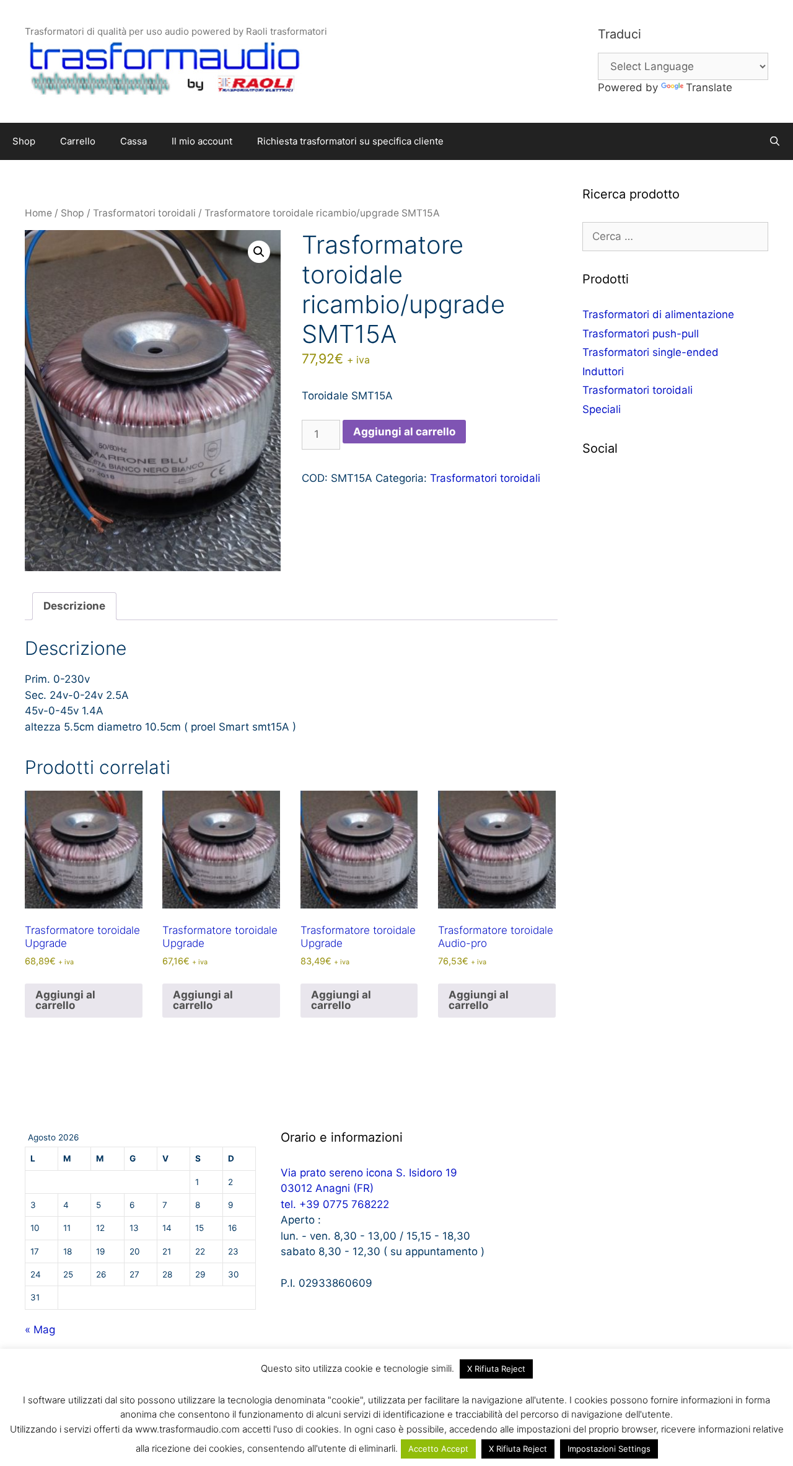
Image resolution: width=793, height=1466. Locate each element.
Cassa (133, 141)
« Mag (40, 1329)
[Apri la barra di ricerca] (774, 141)
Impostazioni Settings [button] (609, 1449)
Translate (709, 87)
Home (38, 213)
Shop (23, 141)
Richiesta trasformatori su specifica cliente (350, 141)
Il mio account (202, 141)
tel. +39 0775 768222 (335, 1204)
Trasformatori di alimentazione (658, 314)
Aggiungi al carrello (404, 431)
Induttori (603, 371)
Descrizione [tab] (74, 606)
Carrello (77, 141)
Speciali (601, 409)
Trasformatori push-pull (640, 333)
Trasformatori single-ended (650, 352)
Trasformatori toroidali (144, 213)
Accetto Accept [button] (438, 1449)
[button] (259, 252)
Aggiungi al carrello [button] (65, 999)
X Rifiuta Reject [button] (496, 1369)
